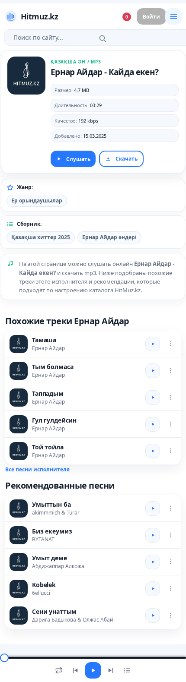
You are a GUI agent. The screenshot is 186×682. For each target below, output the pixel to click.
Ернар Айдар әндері (109, 237)
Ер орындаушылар (36, 200)
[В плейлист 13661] (170, 451)
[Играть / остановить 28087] (152, 535)
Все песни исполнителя (37, 469)
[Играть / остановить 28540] (152, 397)
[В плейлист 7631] (170, 371)
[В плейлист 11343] (170, 344)
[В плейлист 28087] (170, 535)
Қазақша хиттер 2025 (40, 237)
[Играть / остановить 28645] (152, 508)
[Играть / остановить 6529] (152, 424)
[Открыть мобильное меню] (173, 16)
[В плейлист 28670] (170, 562)
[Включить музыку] (93, 670)
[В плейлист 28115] (170, 615)
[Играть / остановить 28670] (152, 562)
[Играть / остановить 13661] (152, 451)
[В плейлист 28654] (170, 589)
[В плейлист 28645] (170, 508)
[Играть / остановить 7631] (152, 370)
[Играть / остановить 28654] (152, 588)
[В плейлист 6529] (170, 424)
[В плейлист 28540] (170, 398)
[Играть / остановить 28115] (152, 615)
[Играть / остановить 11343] (152, 344)
